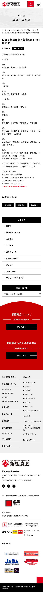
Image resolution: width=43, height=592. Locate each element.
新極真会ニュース (13, 232)
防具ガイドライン (30, 434)
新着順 (8, 226)
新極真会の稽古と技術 (10, 401)
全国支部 (5, 407)
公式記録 (5, 421)
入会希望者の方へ (9, 377)
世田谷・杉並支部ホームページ (14, 186)
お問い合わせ (7, 446)
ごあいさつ (7, 389)
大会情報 (9, 245)
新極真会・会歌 (8, 393)
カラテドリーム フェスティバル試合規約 (31, 428)
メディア (9, 265)
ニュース (12, 30)
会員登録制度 (7, 428)
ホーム (4, 30)
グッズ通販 (6, 439)
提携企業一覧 (7, 433)
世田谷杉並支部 (10, 197)
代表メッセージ (12, 258)
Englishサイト (29, 440)
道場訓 (5, 397)
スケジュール (7, 414)
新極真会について (9, 384)
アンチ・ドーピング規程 (32, 422)
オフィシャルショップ (15, 277)
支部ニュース (30, 30)
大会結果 (9, 239)
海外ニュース (11, 252)
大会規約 (26, 416)
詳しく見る (21, 327)
